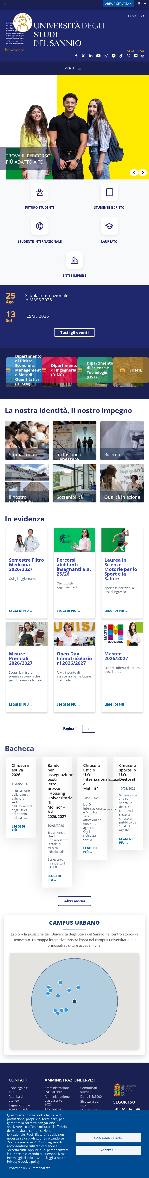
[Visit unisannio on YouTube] (98, 56)
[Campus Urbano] (74, 1001)
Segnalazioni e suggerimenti (19, 1107)
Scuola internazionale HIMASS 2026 (46, 297)
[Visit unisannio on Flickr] (136, 56)
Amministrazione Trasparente (57, 1090)
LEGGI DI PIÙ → (21, 611)
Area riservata (117, 4)
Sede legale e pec (18, 1090)
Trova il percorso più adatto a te (28, 158)
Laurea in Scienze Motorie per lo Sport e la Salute (120, 569)
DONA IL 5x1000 (91, 1097)
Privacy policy (17, 1168)
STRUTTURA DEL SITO (89, 1103)
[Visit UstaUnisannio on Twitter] (83, 56)
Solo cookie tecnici (108, 1138)
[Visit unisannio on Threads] (143, 56)
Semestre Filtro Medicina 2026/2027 (26, 564)
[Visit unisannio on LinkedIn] (91, 56)
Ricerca (112, 454)
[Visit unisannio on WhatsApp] (128, 56)
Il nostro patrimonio (21, 498)
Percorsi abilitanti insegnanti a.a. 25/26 (74, 567)
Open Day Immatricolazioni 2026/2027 (74, 658)
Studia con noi (24, 454)
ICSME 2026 (37, 316)
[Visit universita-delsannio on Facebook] (76, 56)
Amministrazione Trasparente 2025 (57, 1100)
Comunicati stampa (88, 1090)
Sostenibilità (69, 497)
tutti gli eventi (74, 332)
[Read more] (74, 127)
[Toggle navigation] (4, 4)
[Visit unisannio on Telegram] (113, 56)
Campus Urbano (74, 922)
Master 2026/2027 (116, 655)
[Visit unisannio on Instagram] (106, 56)
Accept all (108, 1150)
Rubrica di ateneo (16, 1099)
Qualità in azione (122, 497)
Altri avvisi (74, 901)
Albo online (53, 1109)
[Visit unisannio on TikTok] (121, 56)
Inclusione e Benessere (69, 455)
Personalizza (41, 1168)
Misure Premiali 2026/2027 (21, 658)
